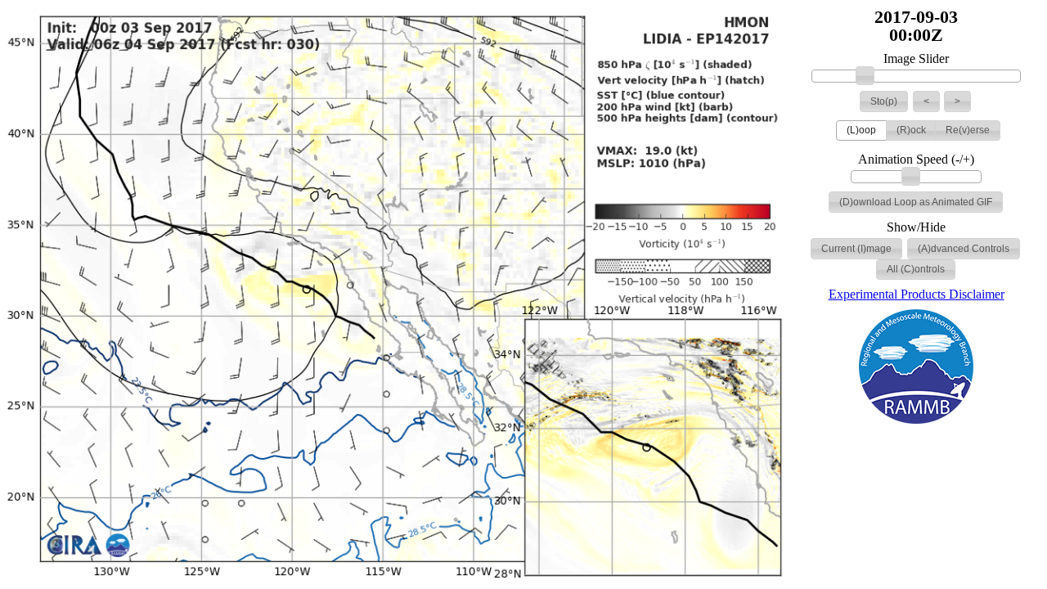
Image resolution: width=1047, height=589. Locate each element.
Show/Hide (916, 227)
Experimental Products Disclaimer (916, 294)
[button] (884, 101)
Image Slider (916, 58)
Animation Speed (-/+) (916, 159)
